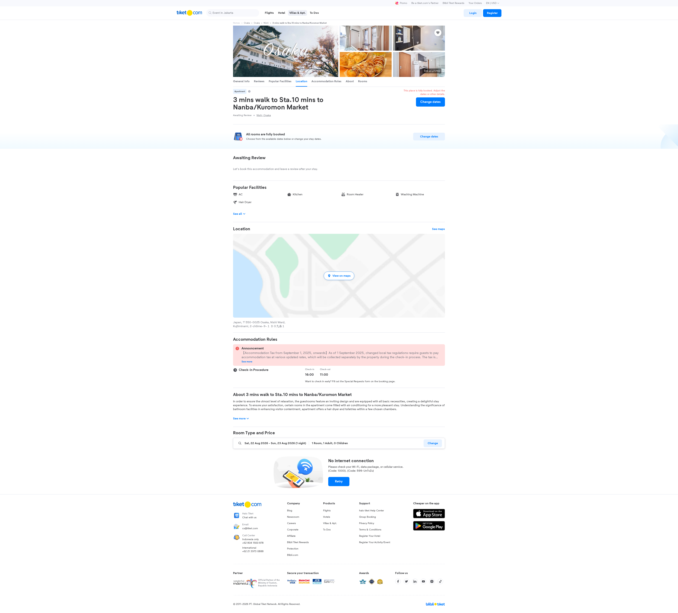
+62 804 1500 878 (253, 543)
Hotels (326, 517)
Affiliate (291, 536)
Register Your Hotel (369, 536)
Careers (291, 523)
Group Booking (367, 517)
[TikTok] (440, 581)
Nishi (266, 23)
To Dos (327, 529)
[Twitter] (406, 581)
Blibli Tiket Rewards (453, 3)
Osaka (247, 23)
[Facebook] (398, 581)
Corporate (292, 529)
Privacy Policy (366, 523)
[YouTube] (423, 581)
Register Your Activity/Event (374, 542)
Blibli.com (292, 555)
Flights (327, 510)
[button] (339, 276)
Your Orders (475, 3)
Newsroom (293, 517)
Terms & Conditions (370, 529)
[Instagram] (432, 581)
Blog (289, 510)
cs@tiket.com (250, 528)
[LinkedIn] (415, 581)
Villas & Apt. (330, 523)
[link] (473, 13)
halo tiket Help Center (371, 510)
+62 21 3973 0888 (253, 551)
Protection (292, 548)
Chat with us (249, 517)
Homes (236, 23)
